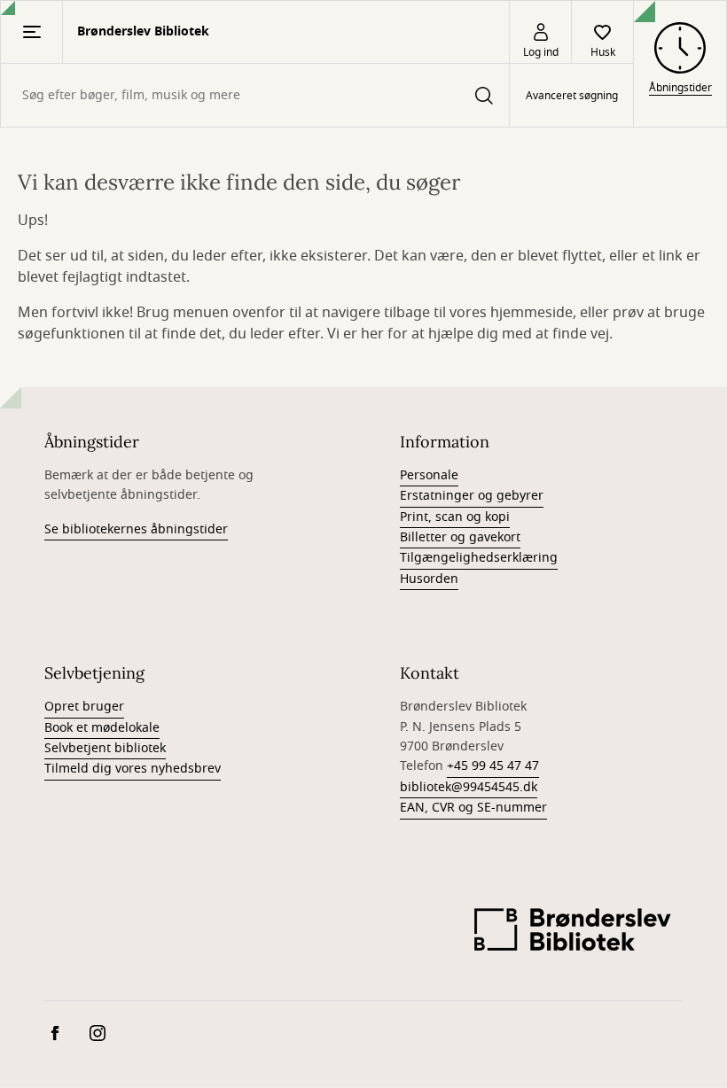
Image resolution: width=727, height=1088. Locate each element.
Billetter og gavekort (460, 537)
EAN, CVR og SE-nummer (473, 807)
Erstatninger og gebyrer (471, 495)
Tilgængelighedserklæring (479, 557)
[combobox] (255, 95)
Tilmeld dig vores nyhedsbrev (132, 768)
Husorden (429, 579)
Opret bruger (84, 706)
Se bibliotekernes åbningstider (136, 529)
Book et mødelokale (102, 728)
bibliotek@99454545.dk (468, 787)
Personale (429, 475)
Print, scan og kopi (455, 517)
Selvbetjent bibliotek (105, 748)
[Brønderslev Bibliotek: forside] (573, 934)
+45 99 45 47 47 (493, 766)
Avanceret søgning (572, 96)
